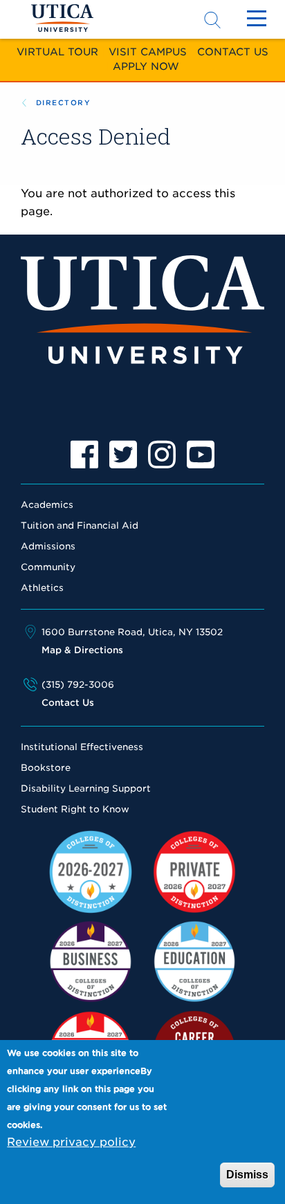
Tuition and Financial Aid (79, 525)
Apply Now (146, 66)
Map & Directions (82, 650)
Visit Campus (148, 51)
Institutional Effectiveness (82, 747)
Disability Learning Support (86, 788)
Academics (47, 505)
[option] (84, 455)
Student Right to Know (75, 809)
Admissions (48, 546)
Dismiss (247, 1174)
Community (48, 567)
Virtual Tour (57, 51)
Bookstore (46, 768)
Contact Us (232, 51)
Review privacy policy (71, 1142)
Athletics (42, 588)
